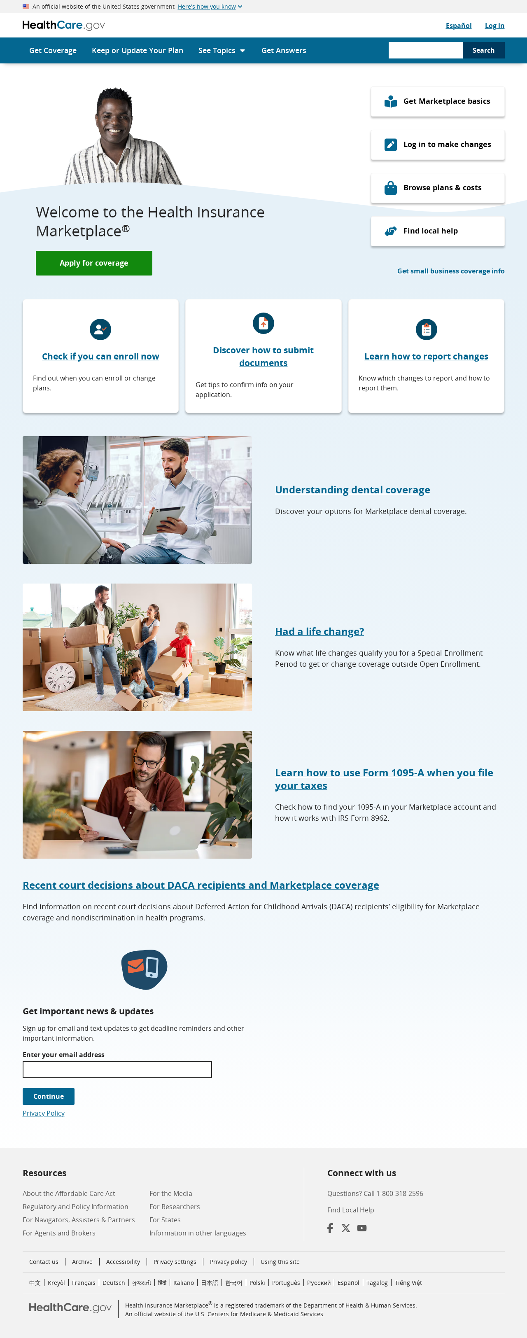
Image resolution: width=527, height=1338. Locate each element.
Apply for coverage (94, 263)
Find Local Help (350, 1209)
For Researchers (174, 1206)
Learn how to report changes (426, 356)
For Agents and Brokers (59, 1233)
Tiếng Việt (408, 1283)
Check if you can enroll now (100, 356)
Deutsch (114, 1283)
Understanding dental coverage (352, 489)
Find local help (430, 231)
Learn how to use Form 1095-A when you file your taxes (384, 779)
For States (165, 1219)
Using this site (280, 1262)
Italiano (183, 1283)
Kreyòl (56, 1283)
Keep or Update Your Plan (137, 50)
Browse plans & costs (442, 187)
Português (286, 1283)
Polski (257, 1283)
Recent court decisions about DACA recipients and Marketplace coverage (201, 884)
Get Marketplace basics (446, 101)
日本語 (209, 1283)
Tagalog (377, 1283)
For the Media (170, 1193)
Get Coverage (53, 50)
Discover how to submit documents (263, 356)
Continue (48, 1096)
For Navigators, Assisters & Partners (79, 1219)
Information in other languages (197, 1233)
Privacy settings (175, 1262)
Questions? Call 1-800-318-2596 (375, 1193)
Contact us (43, 1262)
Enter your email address (64, 1054)
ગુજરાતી (141, 1283)
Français (84, 1283)
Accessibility (123, 1262)
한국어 (234, 1283)
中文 (35, 1283)
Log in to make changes (447, 144)
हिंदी (162, 1283)
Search (484, 50)
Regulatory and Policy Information (75, 1206)
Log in (495, 25)
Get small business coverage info (451, 271)
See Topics (217, 50)
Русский (319, 1283)
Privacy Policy (44, 1113)
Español (459, 25)
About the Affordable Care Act (69, 1193)
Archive (82, 1262)
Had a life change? (319, 631)
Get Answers (283, 50)
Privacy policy (228, 1262)
